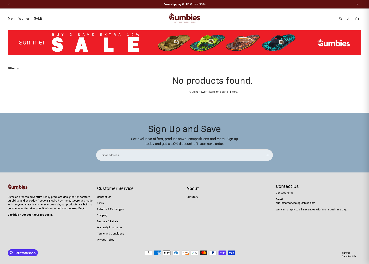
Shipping (102, 215)
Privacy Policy (105, 239)
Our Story (192, 197)
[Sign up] (267, 155)
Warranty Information (110, 227)
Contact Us (104, 197)
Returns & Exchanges (110, 209)
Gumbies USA (349, 256)
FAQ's (100, 203)
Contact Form (284, 192)
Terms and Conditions (110, 233)
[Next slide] (357, 4)
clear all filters (228, 91)
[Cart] (357, 18)
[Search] (340, 18)
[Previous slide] (9, 4)
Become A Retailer (108, 221)
